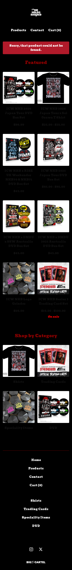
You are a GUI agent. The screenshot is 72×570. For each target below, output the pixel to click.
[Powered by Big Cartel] (36, 562)
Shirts (36, 500)
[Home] (36, 12)
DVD (36, 526)
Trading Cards (36, 509)
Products (18, 30)
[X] (40, 549)
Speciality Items (36, 517)
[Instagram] (31, 549)
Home (36, 460)
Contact (37, 30)
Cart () (54, 30)
